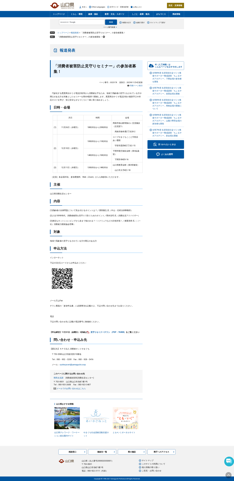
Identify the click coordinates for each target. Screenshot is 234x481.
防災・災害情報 (175, 5)
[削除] (104, 37)
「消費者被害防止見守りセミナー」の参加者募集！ (79, 37)
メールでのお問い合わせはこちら (71, 388)
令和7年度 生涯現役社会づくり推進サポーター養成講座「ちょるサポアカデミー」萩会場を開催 (167, 133)
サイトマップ (148, 460)
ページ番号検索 (109, 27)
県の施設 (132, 452)
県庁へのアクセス (161, 452)
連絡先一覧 (102, 452)
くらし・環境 (77, 14)
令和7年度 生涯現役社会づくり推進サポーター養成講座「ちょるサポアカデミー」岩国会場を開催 (167, 91)
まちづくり (161, 14)
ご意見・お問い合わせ (151, 471)
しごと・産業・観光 (141, 14)
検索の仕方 (126, 23)
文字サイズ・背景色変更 (119, 7)
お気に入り (137, 7)
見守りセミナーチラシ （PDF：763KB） (108, 332)
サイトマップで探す (158, 23)
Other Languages (98, 7)
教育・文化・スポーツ (114, 14)
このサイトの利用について (153, 464)
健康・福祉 (93, 14)
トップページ (59, 14)
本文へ (84, 7)
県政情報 (176, 14)
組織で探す (140, 23)
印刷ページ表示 (136, 86)
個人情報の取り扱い (150, 467)
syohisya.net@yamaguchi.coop (73, 364)
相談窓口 (72, 452)
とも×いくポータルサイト (124, 432)
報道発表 (75, 33)
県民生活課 (58, 378)
